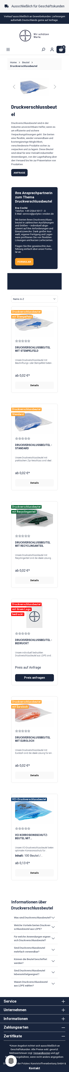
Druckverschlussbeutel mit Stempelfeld (32, 349)
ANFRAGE (19, 172)
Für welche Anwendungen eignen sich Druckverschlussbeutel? (32, 938)
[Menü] (8, 49)
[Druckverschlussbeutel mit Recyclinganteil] (34, 519)
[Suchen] (43, 49)
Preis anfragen (34, 677)
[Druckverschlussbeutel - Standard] (34, 421)
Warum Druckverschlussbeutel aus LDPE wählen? (31, 983)
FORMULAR (24, 261)
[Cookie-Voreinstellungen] (11, 1061)
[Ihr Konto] (52, 49)
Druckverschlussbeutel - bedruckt (33, 642)
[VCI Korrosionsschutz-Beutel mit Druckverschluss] (34, 811)
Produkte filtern (37, 281)
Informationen (16, 1018)
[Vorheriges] (14, 87)
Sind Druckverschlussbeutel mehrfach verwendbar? (29, 949)
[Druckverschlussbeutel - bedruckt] (34, 616)
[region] (34, 87)
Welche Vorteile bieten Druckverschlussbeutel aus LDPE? (32, 927)
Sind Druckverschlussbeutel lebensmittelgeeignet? (29, 972)
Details (34, 385)
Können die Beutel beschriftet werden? (30, 961)
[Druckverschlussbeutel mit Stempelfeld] (34, 324)
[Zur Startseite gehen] (34, 35)
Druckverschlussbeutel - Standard (33, 447)
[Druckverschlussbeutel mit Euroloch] (34, 714)
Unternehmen (15, 1010)
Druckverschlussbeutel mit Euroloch (32, 739)
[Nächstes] (55, 87)
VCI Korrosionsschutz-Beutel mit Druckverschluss (31, 837)
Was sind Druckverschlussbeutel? (32, 917)
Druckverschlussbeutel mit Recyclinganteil (32, 544)
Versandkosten (41, 1052)
